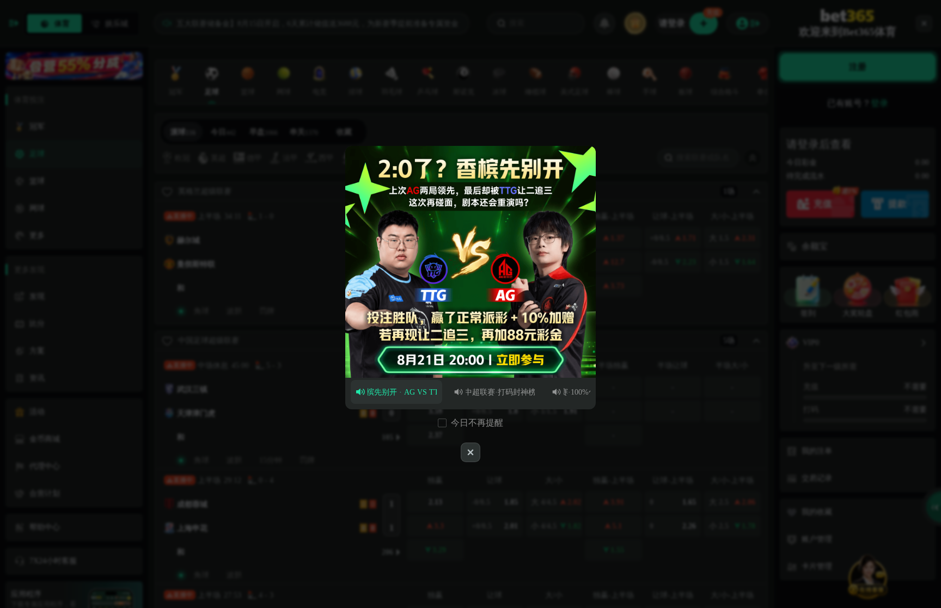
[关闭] (470, 452)
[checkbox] (442, 423)
